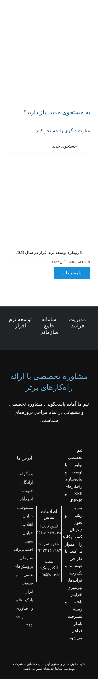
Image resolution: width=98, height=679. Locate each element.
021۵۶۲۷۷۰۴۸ (48, 533)
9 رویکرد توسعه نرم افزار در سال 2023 (49, 252)
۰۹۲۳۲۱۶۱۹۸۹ (48, 550)
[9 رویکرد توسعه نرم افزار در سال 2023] (49, 164)
